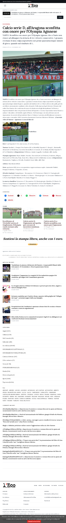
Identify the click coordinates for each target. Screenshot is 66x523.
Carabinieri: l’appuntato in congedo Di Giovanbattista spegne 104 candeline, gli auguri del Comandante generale (34, 276)
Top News (54, 485)
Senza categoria (8, 375)
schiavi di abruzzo (25, 398)
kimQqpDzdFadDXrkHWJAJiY (13, 451)
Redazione (26, 500)
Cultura (5, 334)
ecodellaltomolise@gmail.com (52, 497)
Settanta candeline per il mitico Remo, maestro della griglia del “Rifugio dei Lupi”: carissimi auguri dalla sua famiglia (36, 297)
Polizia (5, 398)
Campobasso (36, 392)
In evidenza (6, 24)
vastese (18, 251)
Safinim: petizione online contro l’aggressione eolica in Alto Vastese (32, 425)
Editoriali (5, 504)
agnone (17, 390)
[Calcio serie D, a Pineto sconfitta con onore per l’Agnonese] (53, 213)
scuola (34, 398)
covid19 (36, 394)
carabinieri (52, 392)
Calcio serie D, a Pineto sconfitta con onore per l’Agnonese (53, 223)
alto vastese (40, 390)
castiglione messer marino (11, 394)
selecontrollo (42, 398)
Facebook (47, 500)
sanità (17, 398)
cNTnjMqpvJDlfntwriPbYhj (12, 429)
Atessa (5, 392)
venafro (9, 400)
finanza (47, 394)
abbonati (5, 390)
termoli (50, 398)
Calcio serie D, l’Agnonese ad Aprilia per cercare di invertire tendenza (32, 224)
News (4, 364)
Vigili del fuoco (25, 400)
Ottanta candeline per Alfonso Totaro (18, 255)
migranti (28, 396)
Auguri (5, 331)
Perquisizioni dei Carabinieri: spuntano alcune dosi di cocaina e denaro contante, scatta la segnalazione (36, 307)
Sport (4, 378)
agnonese (5, 251)
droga (42, 394)
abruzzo (11, 390)
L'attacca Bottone (8, 356)
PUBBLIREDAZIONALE (10, 367)
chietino (23, 394)
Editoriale (6, 342)
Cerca (60, 17)
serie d (14, 251)
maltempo (21, 396)
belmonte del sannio (14, 392)
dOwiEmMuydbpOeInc (10, 409)
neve (51, 396)
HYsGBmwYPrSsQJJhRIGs (11, 420)
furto (59, 394)
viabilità (16, 400)
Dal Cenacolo (7, 338)
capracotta (44, 392)
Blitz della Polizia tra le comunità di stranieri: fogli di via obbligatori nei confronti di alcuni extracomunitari (36, 318)
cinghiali (30, 394)
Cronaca (5, 494)
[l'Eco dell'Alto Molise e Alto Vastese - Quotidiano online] (33, 6)
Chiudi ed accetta (34, 521)
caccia (24, 392)
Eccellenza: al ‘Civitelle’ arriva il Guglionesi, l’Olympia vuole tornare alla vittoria (12, 225)
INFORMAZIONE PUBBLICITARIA (13, 353)
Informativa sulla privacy (51, 494)
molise (47, 396)
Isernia (12, 396)
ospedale (57, 396)
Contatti (26, 504)
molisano (41, 396)
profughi (11, 398)
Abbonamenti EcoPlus (30, 497)
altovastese (49, 390)
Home (35, 485)
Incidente (6, 396)
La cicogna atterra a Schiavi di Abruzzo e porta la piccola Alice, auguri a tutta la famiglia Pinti (36, 286)
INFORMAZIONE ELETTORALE (12, 349)
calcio (10, 251)
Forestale (53, 394)
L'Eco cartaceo (7, 360)
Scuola (5, 371)
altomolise (31, 390)
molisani (34, 396)
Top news (6, 382)
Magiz (5, 425)
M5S (16, 396)
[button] (5, 5)
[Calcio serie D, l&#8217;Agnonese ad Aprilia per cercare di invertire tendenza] (32, 213)
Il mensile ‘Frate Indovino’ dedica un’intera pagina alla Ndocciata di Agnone (35, 257)
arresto (56, 390)
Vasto (4, 400)
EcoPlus (60, 485)
